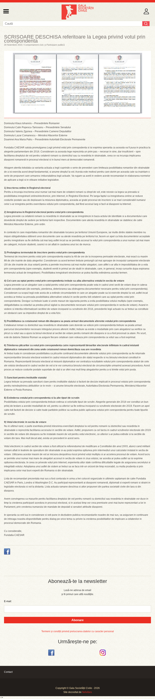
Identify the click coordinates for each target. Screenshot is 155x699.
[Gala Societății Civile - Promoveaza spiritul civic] (77, 18)
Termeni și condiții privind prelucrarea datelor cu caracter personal (77, 631)
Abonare (77, 620)
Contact (8, 672)
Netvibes (87, 692)
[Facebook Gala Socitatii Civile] (51, 655)
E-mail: (8, 601)
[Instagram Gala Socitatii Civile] (103, 655)
